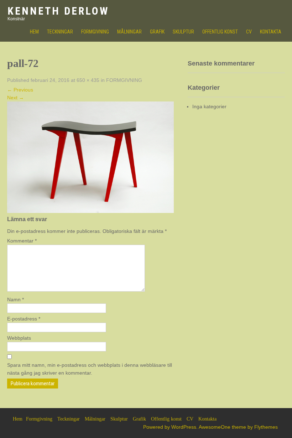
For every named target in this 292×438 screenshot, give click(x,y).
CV (249, 32)
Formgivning (95, 32)
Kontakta (270, 32)
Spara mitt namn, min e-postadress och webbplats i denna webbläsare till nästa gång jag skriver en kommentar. (89, 369)
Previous (20, 90)
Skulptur (183, 32)
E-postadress (23, 319)
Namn (15, 299)
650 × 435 (88, 80)
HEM (34, 32)
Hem (17, 419)
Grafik (157, 32)
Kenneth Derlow (58, 11)
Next (15, 97)
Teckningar (60, 32)
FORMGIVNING (124, 80)
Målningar (129, 32)
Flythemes (266, 427)
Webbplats (19, 338)
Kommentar (22, 241)
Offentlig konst (220, 32)
